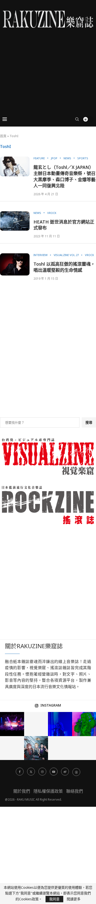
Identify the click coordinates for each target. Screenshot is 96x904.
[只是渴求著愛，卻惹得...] (60, 724)
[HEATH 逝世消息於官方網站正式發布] (15, 221)
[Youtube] (54, 771)
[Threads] (76, 771)
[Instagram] (42, 771)
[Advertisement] (48, 65)
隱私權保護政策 (48, 791)
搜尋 (88, 422)
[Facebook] (20, 771)
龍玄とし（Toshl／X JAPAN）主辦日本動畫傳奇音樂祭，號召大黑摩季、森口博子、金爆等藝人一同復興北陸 (64, 176)
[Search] (77, 119)
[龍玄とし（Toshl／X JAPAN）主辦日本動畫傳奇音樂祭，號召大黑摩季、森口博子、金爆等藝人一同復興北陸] (15, 166)
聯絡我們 (74, 791)
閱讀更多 (73, 899)
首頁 (3, 136)
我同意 (54, 899)
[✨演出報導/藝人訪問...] (36, 748)
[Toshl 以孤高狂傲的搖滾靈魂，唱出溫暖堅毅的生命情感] (15, 264)
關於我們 (21, 791)
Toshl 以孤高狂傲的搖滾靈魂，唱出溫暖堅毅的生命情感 (64, 267)
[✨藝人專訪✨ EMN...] (12, 748)
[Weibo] (65, 771)
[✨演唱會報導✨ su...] (12, 724)
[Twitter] (31, 771)
